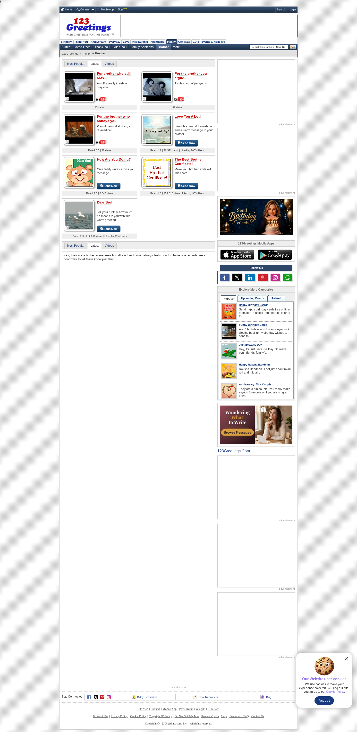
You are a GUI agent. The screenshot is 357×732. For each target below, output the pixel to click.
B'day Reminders (147, 697)
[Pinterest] (102, 697)
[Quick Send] (67, 99)
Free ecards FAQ (239, 716)
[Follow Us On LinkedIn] (250, 277)
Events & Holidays (213, 41)
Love (126, 41)
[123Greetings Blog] (256, 425)
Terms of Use (100, 716)
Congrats (184, 41)
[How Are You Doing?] (79, 172)
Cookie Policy (138, 716)
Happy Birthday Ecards (253, 304)
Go (293, 46)
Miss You (120, 47)
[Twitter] (96, 697)
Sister (65, 47)
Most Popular (76, 63)
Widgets (200, 709)
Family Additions (142, 47)
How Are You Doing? (114, 159)
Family (171, 41)
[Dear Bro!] (79, 215)
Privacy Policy (119, 716)
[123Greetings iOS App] (237, 255)
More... (178, 47)
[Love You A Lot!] (157, 129)
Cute (196, 41)
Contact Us (257, 716)
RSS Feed (213, 709)
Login (292, 9)
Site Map (143, 709)
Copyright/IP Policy (160, 716)
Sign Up (281, 9)
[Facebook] (89, 697)
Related (276, 298)
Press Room (186, 709)
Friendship (157, 41)
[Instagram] (109, 697)
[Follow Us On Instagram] (275, 277)
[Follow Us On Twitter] (237, 277)
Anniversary (98, 41)
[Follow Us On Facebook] (225, 277)
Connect (85, 9)
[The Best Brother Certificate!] (157, 172)
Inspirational (140, 41)
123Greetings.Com (233, 451)
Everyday (114, 41)
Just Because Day (250, 344)
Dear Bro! (104, 202)
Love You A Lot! (188, 116)
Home (68, 9)
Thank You (81, 41)
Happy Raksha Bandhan (254, 364)
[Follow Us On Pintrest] (263, 277)
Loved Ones (82, 47)
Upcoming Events (252, 298)
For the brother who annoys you (113, 118)
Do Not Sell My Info (187, 716)
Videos (109, 63)
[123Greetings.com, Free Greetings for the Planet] (90, 26)
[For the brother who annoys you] (79, 129)
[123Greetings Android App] (275, 255)
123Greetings (70, 53)
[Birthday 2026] (256, 217)
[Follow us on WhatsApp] (287, 277)
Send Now (188, 143)
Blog (120, 9)
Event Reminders (208, 697)
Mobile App (107, 9)
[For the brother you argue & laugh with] (157, 86)
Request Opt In (210, 716)
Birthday (66, 41)
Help (224, 716)
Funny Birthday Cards (253, 324)
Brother (163, 47)
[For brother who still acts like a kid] (79, 86)
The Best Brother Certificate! (189, 161)
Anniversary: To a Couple (255, 384)
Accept (324, 700)
